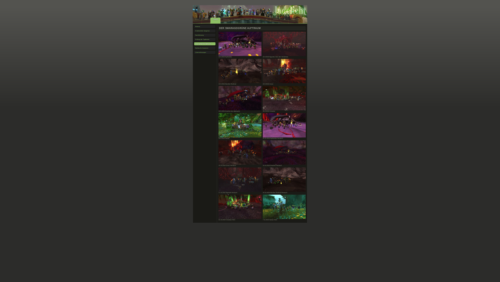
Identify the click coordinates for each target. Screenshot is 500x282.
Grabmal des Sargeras (202, 31)
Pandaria (237, 19)
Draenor (226, 19)
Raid (206, 19)
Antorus (197, 26)
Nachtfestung (199, 35)
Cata (247, 19)
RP (285, 19)
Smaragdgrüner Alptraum (203, 44)
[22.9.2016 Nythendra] (239, 44)
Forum (293, 19)
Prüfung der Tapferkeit (202, 39)
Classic (275, 19)
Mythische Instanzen (201, 48)
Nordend (257, 19)
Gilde (197, 19)
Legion (215, 19)
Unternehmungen (200, 52)
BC (267, 19)
